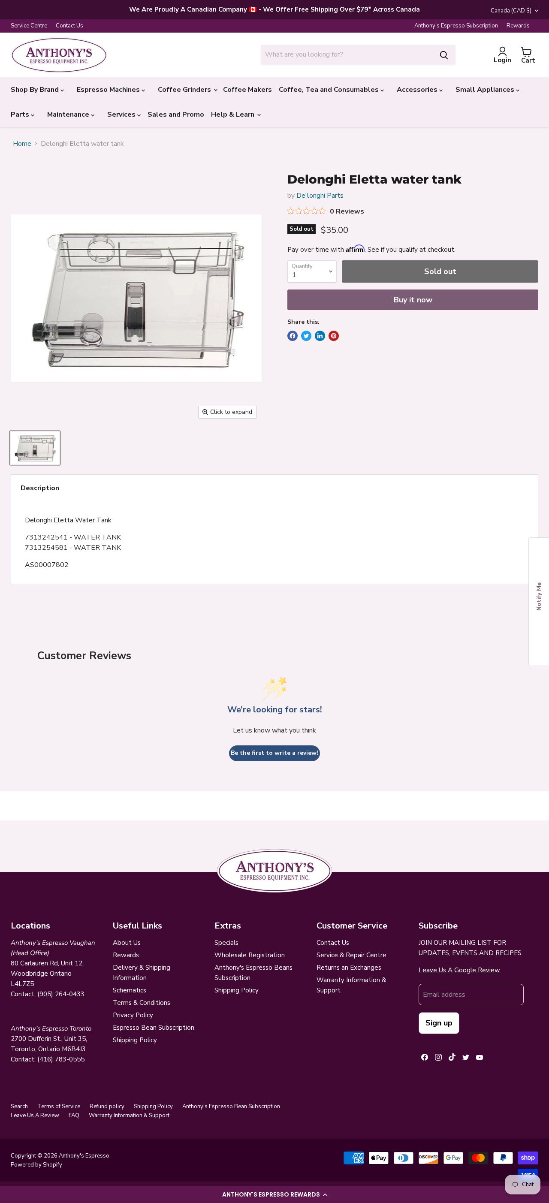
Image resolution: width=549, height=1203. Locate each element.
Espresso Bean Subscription (153, 1027)
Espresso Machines (109, 89)
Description (40, 488)
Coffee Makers (247, 89)
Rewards (518, 26)
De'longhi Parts (320, 195)
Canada (511, 11)
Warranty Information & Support (129, 1115)
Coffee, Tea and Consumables (329, 89)
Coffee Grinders (185, 89)
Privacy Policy (133, 1015)
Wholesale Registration (249, 955)
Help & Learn (233, 114)
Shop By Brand (35, 89)
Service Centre (29, 26)
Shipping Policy (135, 1040)
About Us (127, 942)
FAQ (74, 1115)
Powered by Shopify (36, 1165)
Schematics (129, 990)
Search (19, 1106)
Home (22, 144)
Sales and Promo (176, 114)
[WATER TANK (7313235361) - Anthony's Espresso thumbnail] (35, 448)
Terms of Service (58, 1106)
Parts (21, 114)
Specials (226, 942)
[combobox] (346, 54)
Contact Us (69, 26)
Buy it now (413, 300)
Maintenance (69, 114)
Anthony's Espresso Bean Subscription (231, 1106)
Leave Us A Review (35, 1115)
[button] (274, 1194)
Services (122, 114)
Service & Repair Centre (351, 955)
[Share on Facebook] (292, 336)
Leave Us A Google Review (459, 970)
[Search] (443, 54)
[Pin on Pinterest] (334, 336)
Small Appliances (485, 89)
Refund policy (107, 1106)
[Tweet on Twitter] (306, 336)
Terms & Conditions (141, 1002)
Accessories (418, 89)
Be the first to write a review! (274, 753)
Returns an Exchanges (349, 967)
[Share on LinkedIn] (320, 336)
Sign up (438, 1023)
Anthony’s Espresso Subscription (456, 26)
